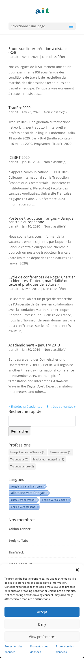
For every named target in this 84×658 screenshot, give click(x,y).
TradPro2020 (19, 107)
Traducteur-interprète (48, 459)
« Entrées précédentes (25, 406)
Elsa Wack (16, 552)
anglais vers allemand (54, 499)
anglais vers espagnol (23, 506)
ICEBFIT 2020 (19, 157)
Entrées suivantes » (61, 406)
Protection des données (13, 649)
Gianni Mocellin (20, 564)
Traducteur (19, 459)
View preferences (42, 636)
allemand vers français (28, 493)
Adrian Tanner (19, 529)
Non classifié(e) (53, 57)
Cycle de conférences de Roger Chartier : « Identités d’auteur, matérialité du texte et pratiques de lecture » (42, 281)
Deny (42, 624)
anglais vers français (26, 486)
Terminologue (60, 452)
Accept (42, 612)
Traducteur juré (22, 466)
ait (16, 57)
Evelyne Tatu (18, 540)
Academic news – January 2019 (34, 345)
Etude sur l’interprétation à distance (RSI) (39, 50)
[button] (77, 570)
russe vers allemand (22, 499)
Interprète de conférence (27, 452)
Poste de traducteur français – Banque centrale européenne (41, 220)
